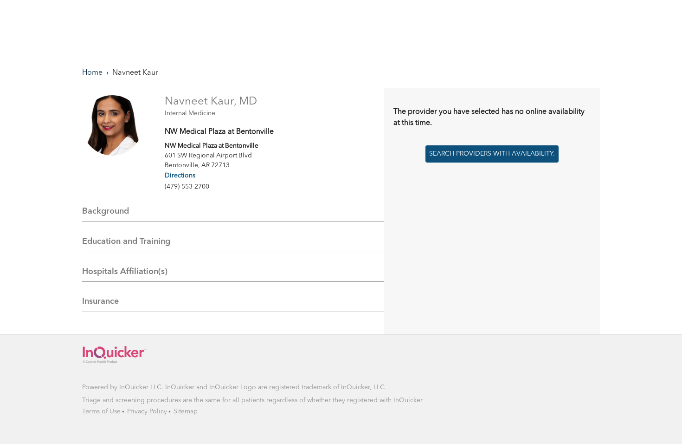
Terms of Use (101, 411)
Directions (180, 175)
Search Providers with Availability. (492, 153)
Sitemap (186, 411)
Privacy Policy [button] (147, 411)
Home (92, 73)
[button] (142, 355)
